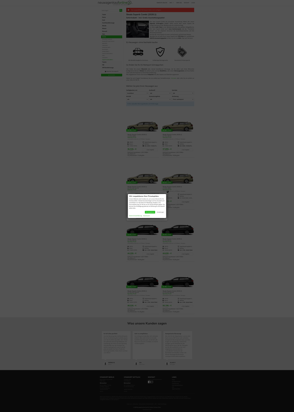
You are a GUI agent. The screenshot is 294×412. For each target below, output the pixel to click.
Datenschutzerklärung (135, 216)
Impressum (146, 216)
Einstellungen (160, 212)
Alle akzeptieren (150, 212)
